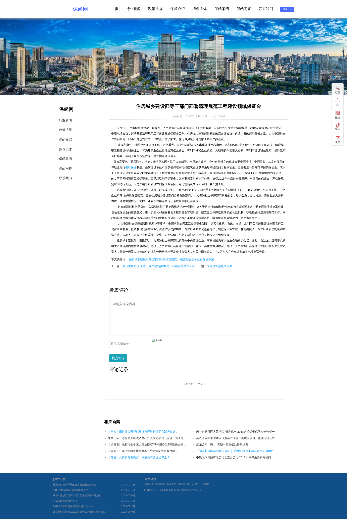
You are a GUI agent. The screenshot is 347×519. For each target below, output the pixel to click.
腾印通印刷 (184, 484)
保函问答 (244, 9)
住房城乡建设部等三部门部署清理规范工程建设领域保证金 (165, 259)
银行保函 (131, 167)
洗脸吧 (205, 484)
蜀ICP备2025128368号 (189, 490)
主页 (114, 9)
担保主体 (199, 9)
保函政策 (208, 259)
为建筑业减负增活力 (219, 266)
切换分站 (287, 9)
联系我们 (266, 9)
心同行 (196, 484)
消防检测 (160, 484)
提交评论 (118, 358)
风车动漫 (148, 484)
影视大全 (171, 484)
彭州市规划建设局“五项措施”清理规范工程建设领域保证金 (158, 266)
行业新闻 (133, 9)
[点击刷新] (157, 340)
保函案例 (221, 9)
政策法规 (155, 9)
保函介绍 (177, 9)
